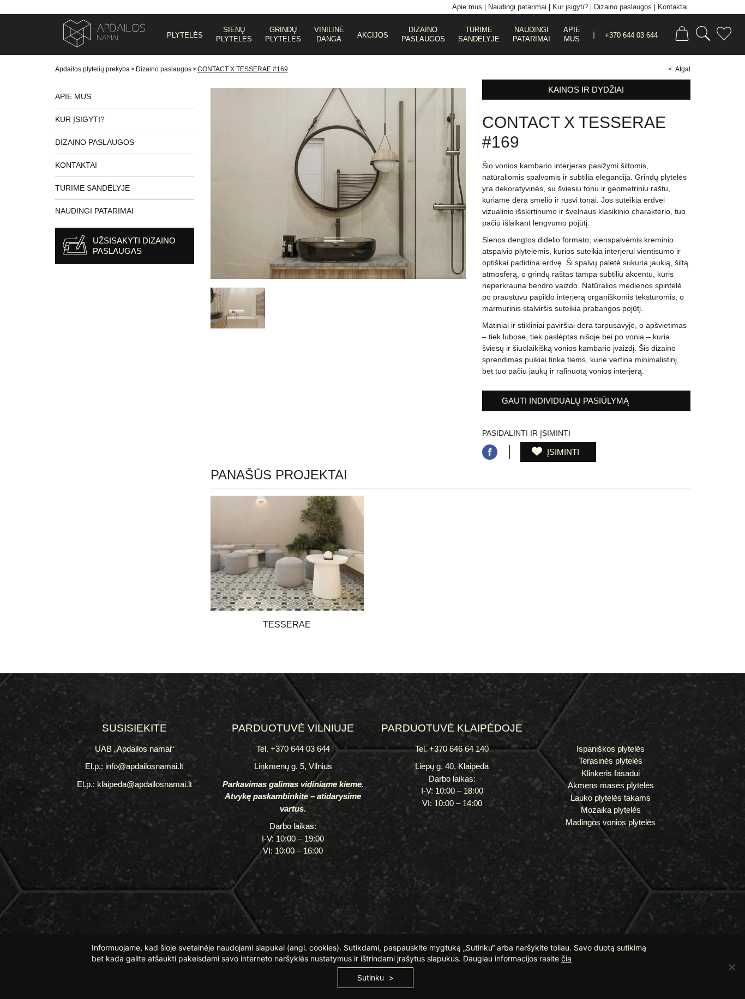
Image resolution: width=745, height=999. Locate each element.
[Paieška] (703, 35)
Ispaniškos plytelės (610, 748)
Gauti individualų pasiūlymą (565, 400)
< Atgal (679, 69)
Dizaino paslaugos (163, 69)
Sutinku (370, 977)
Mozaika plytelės (611, 809)
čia (566, 958)
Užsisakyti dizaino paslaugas (134, 246)
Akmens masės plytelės (611, 785)
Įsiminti (562, 451)
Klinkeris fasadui (610, 773)
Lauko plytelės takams (610, 797)
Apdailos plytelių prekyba (92, 69)
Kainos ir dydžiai (586, 89)
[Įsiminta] (724, 35)
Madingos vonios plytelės (611, 822)
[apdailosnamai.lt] (100, 35)
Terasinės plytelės (610, 760)
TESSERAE (287, 624)
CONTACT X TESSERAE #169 (242, 69)
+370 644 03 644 (631, 35)
